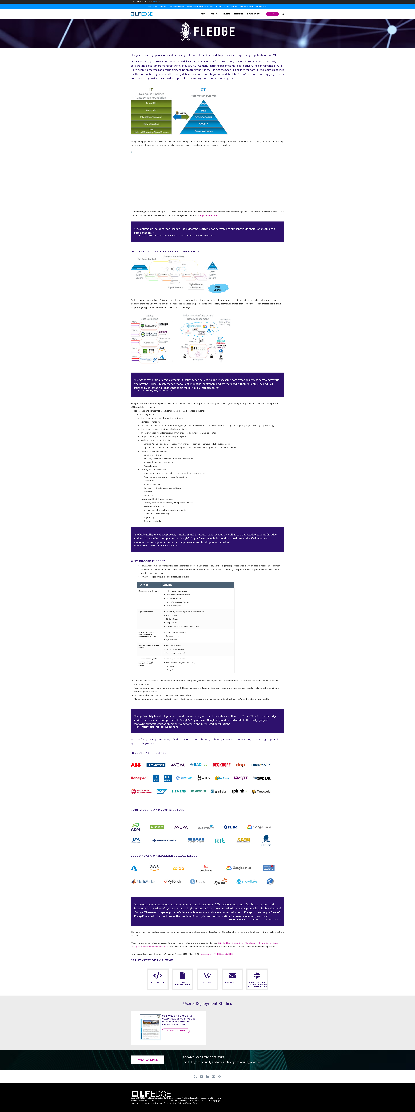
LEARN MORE (262, 6)
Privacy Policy (177, 1103)
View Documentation (183, 983)
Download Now (176, 1030)
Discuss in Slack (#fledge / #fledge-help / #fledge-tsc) (257, 984)
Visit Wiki (207, 982)
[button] (147, 1059)
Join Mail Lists (232, 982)
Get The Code (157, 982)
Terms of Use (191, 1103)
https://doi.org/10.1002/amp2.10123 (216, 954)
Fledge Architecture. (207, 215)
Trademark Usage (208, 1100)
